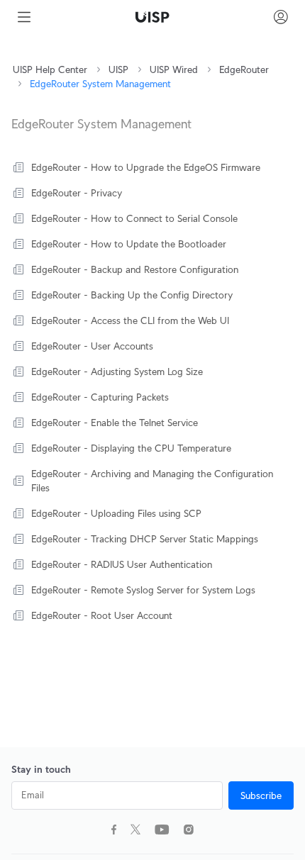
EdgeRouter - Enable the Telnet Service (114, 422)
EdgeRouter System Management (100, 83)
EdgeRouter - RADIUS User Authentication (121, 564)
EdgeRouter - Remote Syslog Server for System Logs (143, 590)
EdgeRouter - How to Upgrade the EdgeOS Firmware (145, 167)
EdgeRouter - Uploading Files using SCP (116, 513)
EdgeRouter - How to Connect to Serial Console (134, 218)
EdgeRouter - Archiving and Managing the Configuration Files (152, 480)
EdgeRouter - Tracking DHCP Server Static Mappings (144, 539)
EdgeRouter (244, 69)
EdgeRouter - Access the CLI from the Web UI (130, 320)
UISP (118, 69)
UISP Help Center (50, 69)
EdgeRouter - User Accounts (92, 346)
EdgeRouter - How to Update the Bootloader (128, 244)
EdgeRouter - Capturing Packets (100, 397)
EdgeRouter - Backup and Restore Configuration (134, 269)
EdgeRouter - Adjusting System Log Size (117, 371)
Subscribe (261, 795)
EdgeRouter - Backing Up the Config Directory (132, 295)
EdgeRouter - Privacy (76, 193)
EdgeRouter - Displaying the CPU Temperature (131, 448)
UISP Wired (174, 69)
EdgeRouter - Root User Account (101, 615)
